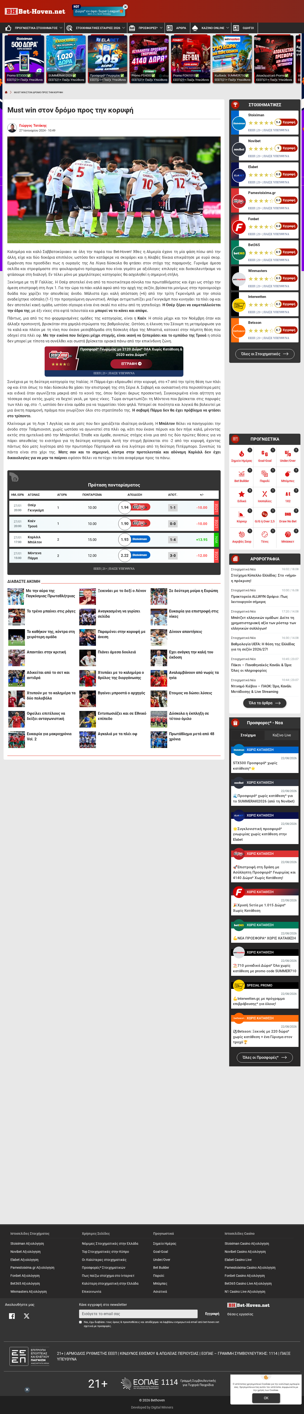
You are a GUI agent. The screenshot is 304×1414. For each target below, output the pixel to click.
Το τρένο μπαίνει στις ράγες (51, 611)
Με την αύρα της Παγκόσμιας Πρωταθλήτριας (50, 593)
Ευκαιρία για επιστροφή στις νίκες (193, 614)
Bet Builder (161, 1268)
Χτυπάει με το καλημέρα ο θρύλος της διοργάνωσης (121, 675)
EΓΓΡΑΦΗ (129, 364)
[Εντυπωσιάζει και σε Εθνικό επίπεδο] (87, 719)
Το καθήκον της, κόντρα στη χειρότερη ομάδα (51, 634)
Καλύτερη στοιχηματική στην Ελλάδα (110, 1284)
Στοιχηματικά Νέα (243, 569)
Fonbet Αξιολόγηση (25, 1276)
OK (266, 1398)
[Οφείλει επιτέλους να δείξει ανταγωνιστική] (16, 719)
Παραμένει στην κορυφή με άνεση (122, 634)
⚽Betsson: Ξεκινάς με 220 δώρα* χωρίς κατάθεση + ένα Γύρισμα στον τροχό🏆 (262, 1036)
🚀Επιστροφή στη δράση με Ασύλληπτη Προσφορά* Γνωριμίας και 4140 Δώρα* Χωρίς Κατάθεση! (264, 872)
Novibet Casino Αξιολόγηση (245, 1252)
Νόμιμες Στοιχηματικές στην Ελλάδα (110, 1244)
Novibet (254, 141)
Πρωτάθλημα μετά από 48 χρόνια (191, 736)
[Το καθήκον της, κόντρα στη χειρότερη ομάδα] (16, 637)
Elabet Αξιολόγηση (24, 1260)
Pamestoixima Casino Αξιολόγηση (250, 1268)
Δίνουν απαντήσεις (185, 631)
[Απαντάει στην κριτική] (16, 658)
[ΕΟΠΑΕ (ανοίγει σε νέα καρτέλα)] (168, 1384)
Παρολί (158, 1276)
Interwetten (257, 297)
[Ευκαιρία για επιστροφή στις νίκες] (159, 617)
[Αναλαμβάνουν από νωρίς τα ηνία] (159, 678)
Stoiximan (256, 115)
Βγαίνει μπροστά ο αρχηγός (121, 693)
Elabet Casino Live (238, 1260)
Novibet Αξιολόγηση (25, 1252)
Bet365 (254, 245)
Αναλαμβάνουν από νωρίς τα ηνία (194, 675)
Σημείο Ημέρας (164, 1244)
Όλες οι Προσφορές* (261, 1057)
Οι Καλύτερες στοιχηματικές (104, 1260)
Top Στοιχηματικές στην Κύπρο (105, 1252)
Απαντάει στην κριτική (46, 652)
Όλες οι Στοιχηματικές (261, 354)
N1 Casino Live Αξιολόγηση (245, 1292)
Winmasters (257, 271)
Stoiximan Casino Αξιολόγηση (247, 1244)
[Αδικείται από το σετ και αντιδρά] (16, 678)
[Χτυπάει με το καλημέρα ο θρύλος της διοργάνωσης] (87, 678)
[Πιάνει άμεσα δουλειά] (87, 658)
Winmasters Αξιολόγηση (28, 1292)
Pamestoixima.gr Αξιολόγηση (32, 1268)
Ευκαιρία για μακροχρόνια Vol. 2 (49, 736)
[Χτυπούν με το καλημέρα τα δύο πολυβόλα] (16, 698)
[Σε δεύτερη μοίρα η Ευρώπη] (159, 596)
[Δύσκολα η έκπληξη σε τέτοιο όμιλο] (159, 719)
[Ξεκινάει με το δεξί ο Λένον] (87, 596)
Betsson (254, 323)
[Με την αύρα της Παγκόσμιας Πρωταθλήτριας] (15, 596)
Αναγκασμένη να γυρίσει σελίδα (119, 614)
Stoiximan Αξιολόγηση (27, 1244)
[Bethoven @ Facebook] (12, 1316)
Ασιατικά (160, 1292)
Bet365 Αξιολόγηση (25, 1284)
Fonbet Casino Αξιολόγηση (245, 1276)
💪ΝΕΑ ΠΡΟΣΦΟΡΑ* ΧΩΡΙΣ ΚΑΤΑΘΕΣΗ (264, 938)
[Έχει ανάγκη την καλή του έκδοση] (159, 658)
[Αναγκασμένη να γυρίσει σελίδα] (87, 617)
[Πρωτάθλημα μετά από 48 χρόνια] (159, 739)
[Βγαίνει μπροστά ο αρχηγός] (87, 698)
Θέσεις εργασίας (240, 1314)
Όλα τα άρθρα (261, 703)
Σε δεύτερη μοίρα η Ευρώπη (193, 590)
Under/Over (161, 1260)
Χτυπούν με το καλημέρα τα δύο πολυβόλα (51, 695)
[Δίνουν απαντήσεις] (159, 637)
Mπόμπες (160, 1284)
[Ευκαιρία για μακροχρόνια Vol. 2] (16, 739)
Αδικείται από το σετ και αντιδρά (48, 675)
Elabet (253, 167)
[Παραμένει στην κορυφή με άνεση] (87, 637)
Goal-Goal (160, 1252)
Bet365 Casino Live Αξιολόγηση (248, 1284)
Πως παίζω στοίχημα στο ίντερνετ (108, 1276)
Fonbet (253, 219)
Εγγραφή (212, 1314)
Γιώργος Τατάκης (33, 125)
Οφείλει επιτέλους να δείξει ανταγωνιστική (46, 716)
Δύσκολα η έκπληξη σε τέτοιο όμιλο (189, 716)
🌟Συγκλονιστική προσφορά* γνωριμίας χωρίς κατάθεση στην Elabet (260, 834)
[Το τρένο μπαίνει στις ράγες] (16, 617)
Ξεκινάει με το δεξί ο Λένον (122, 590)
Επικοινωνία (91, 1292)
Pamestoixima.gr (262, 193)
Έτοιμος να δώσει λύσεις (190, 693)
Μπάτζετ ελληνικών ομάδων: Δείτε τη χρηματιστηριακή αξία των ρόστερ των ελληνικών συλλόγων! (263, 623)
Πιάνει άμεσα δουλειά (117, 652)
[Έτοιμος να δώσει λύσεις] (159, 698)
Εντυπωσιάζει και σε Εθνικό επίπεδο (122, 716)
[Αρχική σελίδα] (6, 92)
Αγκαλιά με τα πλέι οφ (117, 734)
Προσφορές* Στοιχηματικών (103, 1268)
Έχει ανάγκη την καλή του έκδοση (191, 655)
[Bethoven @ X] (27, 1316)
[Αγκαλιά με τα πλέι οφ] (87, 739)
